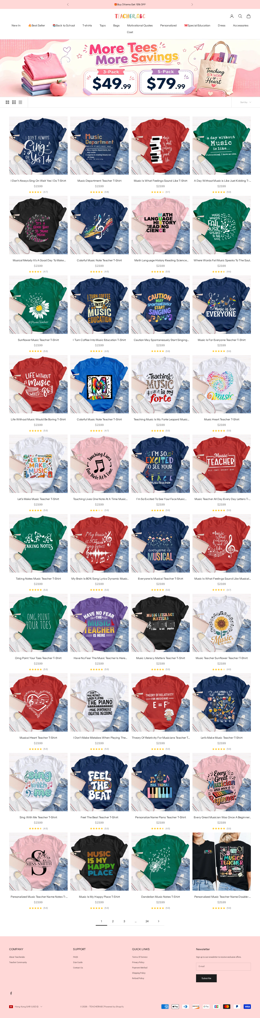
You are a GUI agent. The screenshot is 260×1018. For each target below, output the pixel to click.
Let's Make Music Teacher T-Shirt (38, 499)
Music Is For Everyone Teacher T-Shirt (222, 340)
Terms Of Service (139, 957)
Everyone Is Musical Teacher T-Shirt (160, 578)
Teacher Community (18, 962)
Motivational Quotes (140, 25)
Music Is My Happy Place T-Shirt (99, 896)
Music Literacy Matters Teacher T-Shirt (160, 658)
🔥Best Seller (36, 25)
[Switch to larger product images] (7, 102)
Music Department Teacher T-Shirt (99, 180)
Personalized (168, 25)
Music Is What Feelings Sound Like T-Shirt (160, 180)
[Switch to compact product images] (20, 102)
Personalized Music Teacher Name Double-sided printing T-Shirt (221, 897)
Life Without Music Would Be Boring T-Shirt (38, 419)
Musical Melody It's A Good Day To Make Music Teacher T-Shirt (38, 261)
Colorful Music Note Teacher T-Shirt (99, 260)
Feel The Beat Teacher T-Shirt (99, 817)
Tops (103, 25)
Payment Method (139, 968)
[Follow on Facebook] (11, 993)
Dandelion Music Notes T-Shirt (160, 896)
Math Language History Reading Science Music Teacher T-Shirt (160, 261)
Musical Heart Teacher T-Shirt (38, 737)
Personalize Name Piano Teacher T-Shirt (160, 817)
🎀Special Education (197, 25)
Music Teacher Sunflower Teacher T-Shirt (222, 658)
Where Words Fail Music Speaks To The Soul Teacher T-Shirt (222, 261)
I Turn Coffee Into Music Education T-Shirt (99, 340)
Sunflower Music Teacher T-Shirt (38, 340)
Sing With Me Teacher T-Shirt (38, 817)
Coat (130, 32)
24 (147, 921)
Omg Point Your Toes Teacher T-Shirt (38, 658)
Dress (221, 25)
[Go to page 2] (158, 921)
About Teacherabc (17, 957)
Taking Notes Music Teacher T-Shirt (38, 578)
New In (16, 25)
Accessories (240, 25)
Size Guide (77, 962)
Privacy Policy (138, 962)
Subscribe (206, 978)
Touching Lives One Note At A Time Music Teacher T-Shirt (99, 499)
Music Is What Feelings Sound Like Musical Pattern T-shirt (221, 579)
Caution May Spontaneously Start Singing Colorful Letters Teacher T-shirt (160, 340)
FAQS (75, 957)
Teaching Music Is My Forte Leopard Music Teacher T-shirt (161, 420)
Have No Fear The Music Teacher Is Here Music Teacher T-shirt (99, 658)
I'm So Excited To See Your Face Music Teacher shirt (160, 499)
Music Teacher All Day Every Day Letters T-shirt (222, 499)
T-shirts (87, 25)
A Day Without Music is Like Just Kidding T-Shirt (221, 181)
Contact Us (78, 968)
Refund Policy (138, 978)
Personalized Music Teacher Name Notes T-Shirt (38, 897)
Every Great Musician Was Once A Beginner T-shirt (222, 818)
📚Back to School (64, 25)
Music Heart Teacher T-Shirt (221, 419)
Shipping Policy (138, 973)
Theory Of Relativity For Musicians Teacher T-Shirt (160, 738)
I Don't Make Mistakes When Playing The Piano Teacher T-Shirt (99, 738)
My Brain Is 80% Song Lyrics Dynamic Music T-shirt (99, 579)
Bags (116, 25)
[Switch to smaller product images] (14, 102)
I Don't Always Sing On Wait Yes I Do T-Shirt (38, 180)
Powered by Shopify (114, 1006)
